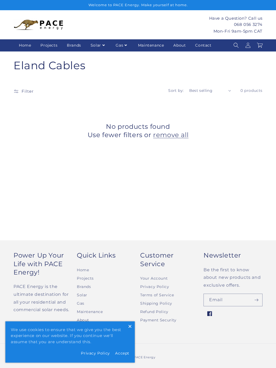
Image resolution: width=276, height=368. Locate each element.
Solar (96, 45)
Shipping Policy (156, 303)
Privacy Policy (154, 286)
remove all (170, 135)
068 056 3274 (248, 24)
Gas (119, 45)
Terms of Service (157, 295)
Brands (74, 45)
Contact (203, 45)
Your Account (154, 278)
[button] (236, 45)
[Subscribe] (256, 300)
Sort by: (176, 90)
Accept (122, 353)
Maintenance (151, 45)
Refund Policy (154, 311)
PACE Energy (145, 357)
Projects (48, 45)
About (179, 45)
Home (25, 45)
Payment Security (158, 320)
